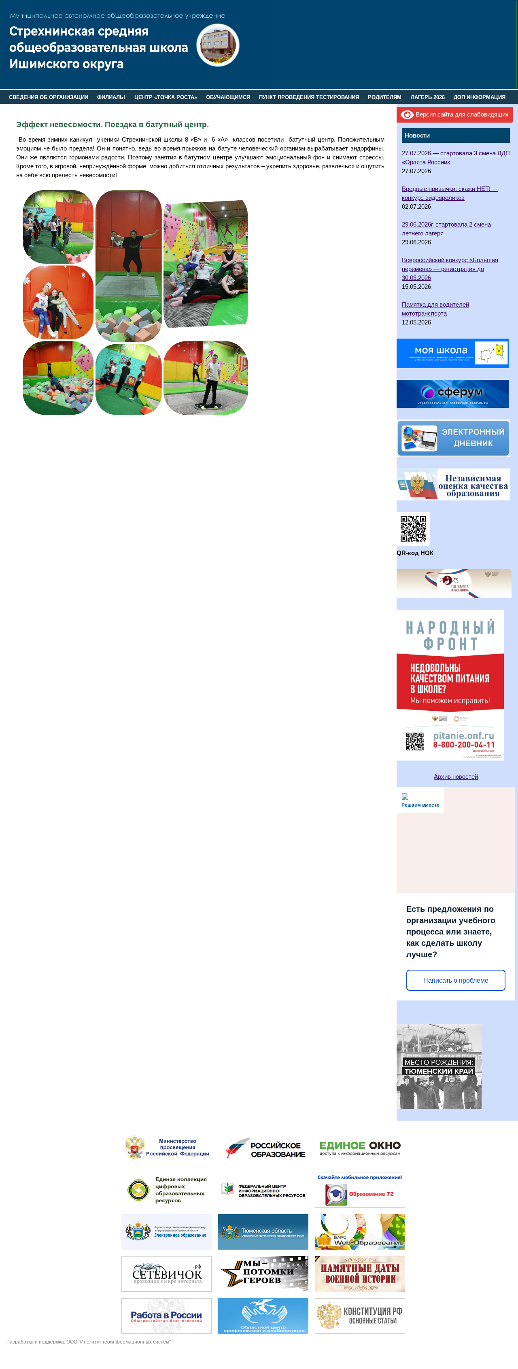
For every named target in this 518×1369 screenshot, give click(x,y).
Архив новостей (456, 777)
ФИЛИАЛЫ (111, 97)
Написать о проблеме (455, 980)
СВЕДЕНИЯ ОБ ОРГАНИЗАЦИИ (48, 97)
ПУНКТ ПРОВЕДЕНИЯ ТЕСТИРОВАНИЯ (309, 97)
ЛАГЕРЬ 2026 (428, 97)
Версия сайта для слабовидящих (461, 114)
